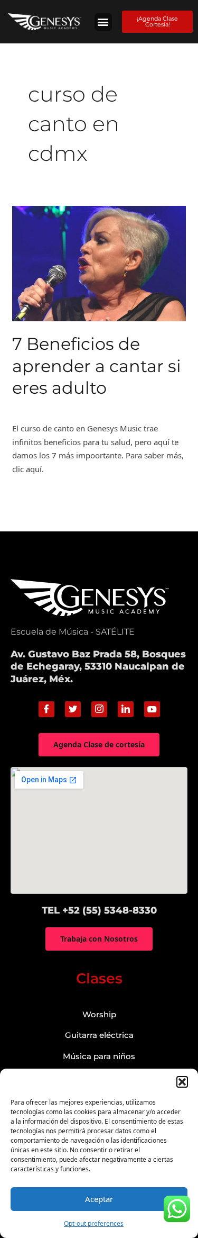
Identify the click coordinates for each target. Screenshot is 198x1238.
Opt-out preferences (94, 1223)
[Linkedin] (126, 709)
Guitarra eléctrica (99, 1035)
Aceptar (99, 1199)
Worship (99, 1014)
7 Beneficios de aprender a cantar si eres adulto (96, 365)
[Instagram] (99, 709)
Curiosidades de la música (59, 407)
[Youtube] (152, 709)
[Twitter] (73, 709)
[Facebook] (46, 709)
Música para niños (99, 1056)
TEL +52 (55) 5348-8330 (99, 910)
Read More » (35, 494)
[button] (182, 1082)
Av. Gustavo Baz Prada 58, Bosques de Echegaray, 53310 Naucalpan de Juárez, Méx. (98, 666)
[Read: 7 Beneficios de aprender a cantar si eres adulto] (99, 262)
